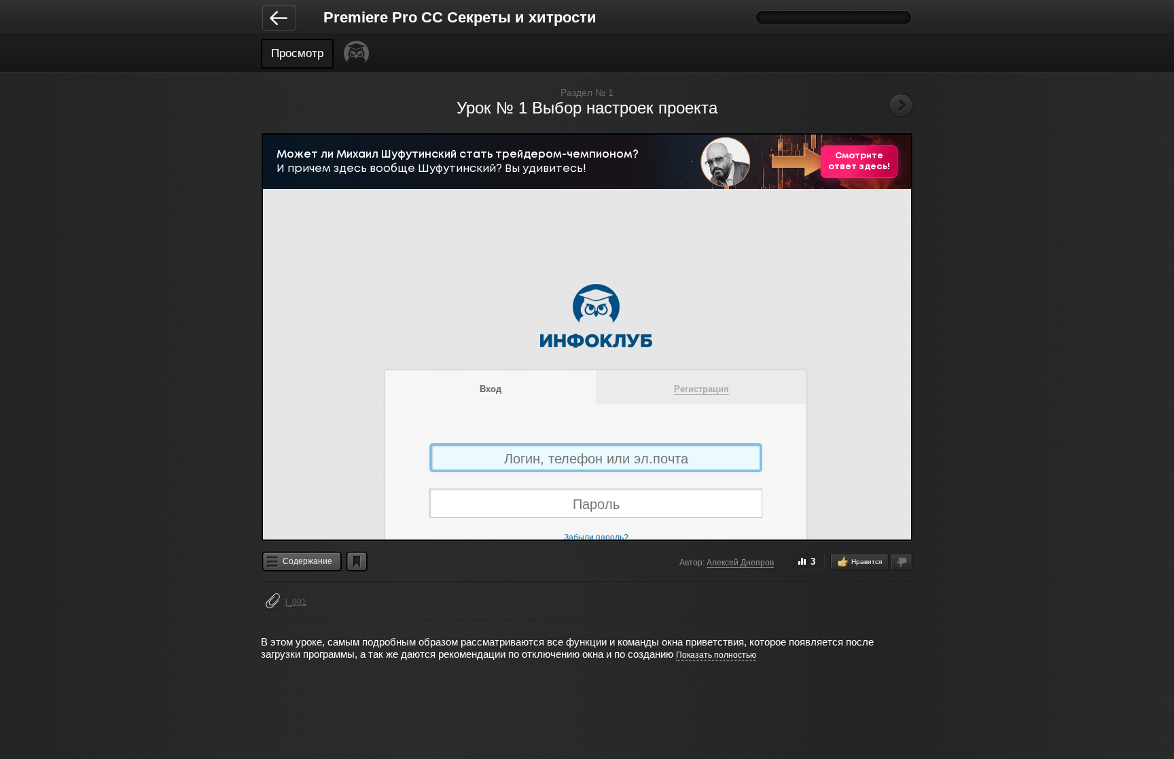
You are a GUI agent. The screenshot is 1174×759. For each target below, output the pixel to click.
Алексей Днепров (740, 562)
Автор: (692, 562)
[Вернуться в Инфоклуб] (279, 17)
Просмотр (297, 53)
